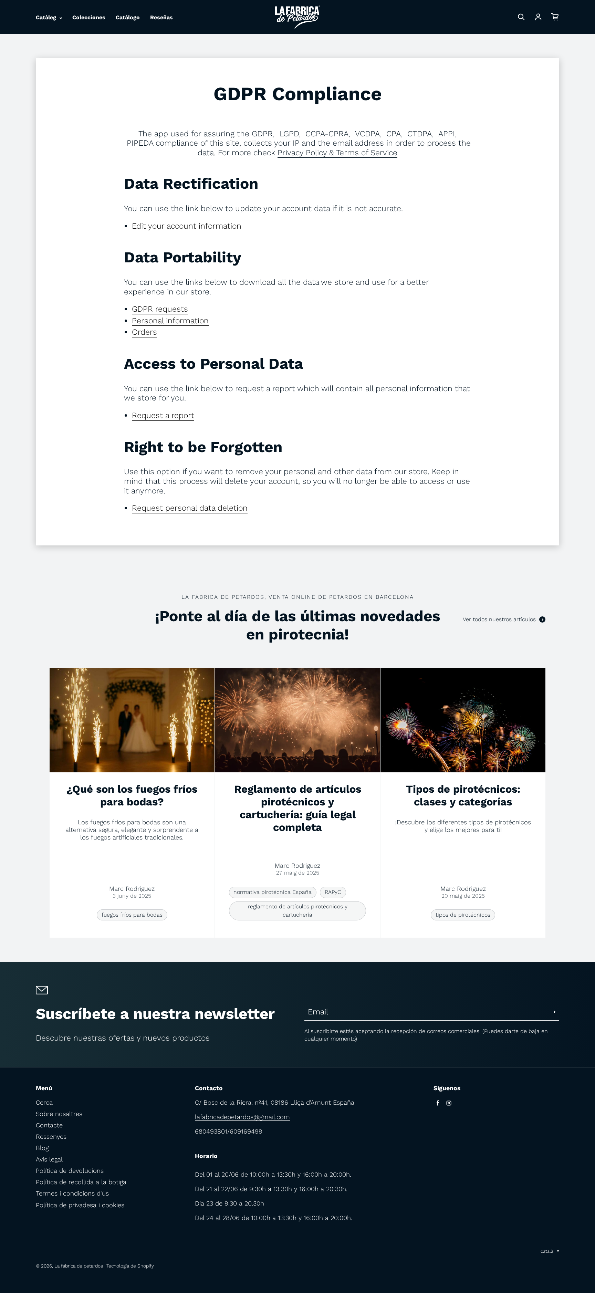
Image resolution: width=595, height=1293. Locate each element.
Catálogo (128, 17)
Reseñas (161, 17)
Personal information (170, 320)
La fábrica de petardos (78, 1266)
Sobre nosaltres (59, 1113)
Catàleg (47, 17)
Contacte (49, 1125)
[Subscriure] (555, 1012)
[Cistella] (555, 17)
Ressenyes (51, 1136)
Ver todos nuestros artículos (499, 619)
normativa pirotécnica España (272, 892)
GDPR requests (160, 309)
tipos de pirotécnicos (463, 914)
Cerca (44, 1102)
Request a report (163, 415)
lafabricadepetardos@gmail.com (242, 1116)
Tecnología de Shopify (130, 1266)
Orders (144, 332)
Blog (42, 1147)
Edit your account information (186, 226)
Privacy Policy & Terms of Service (337, 152)
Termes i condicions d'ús (72, 1193)
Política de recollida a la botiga (81, 1182)
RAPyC (333, 892)
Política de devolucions (70, 1170)
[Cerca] (521, 17)
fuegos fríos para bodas (132, 914)
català (547, 1251)
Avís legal (49, 1159)
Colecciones (88, 17)
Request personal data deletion (190, 508)
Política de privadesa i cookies (80, 1205)
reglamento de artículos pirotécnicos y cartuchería (297, 910)
